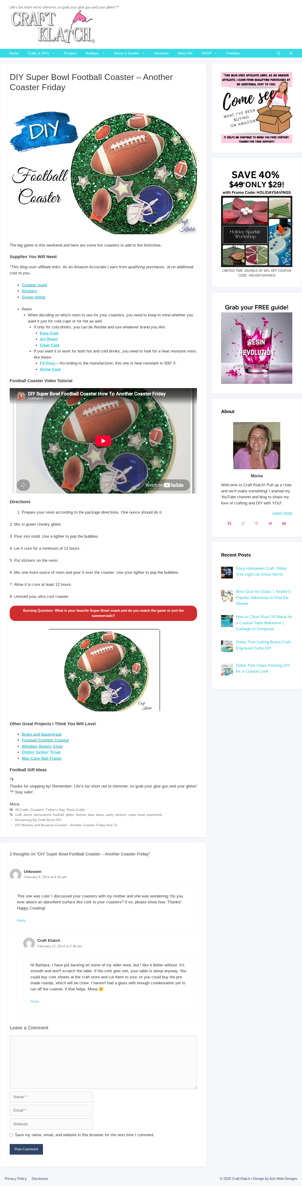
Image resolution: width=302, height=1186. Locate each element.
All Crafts (22, 810)
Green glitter (34, 297)
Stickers (29, 291)
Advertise (161, 53)
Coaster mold (34, 285)
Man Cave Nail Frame (41, 758)
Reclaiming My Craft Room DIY (38, 820)
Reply (21, 920)
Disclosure (40, 1179)
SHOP (206, 53)
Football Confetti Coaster (45, 740)
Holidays (92, 53)
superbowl (154, 815)
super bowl (136, 815)
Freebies (233, 53)
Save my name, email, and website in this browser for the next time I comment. (85, 1135)
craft (18, 815)
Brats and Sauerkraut (42, 734)
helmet (81, 815)
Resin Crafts (76, 810)
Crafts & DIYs (38, 53)
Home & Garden (126, 53)
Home (14, 53)
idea (91, 815)
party (109, 815)
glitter (70, 815)
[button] (291, 53)
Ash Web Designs (283, 1179)
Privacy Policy (16, 1179)
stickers (120, 815)
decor (28, 815)
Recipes (70, 53)
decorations (42, 815)
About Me (185, 53)
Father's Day (55, 810)
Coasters (37, 810)
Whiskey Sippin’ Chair (42, 746)
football (58, 815)
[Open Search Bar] (278, 53)
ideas (100, 815)
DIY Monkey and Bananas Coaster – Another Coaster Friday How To (66, 825)
